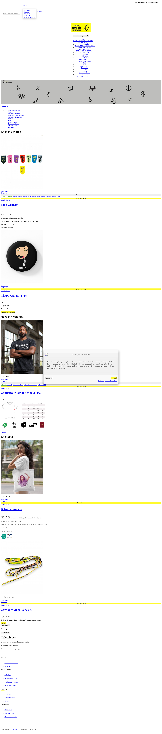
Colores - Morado (45, 196)
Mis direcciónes (9, 713)
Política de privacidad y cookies (107, 381)
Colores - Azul (26, 196)
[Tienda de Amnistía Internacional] (81, 34)
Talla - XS (4, 385)
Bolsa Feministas (11, 509)
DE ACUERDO (5, 625)
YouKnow (14, 729)
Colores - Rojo (35, 196)
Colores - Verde (55, 196)
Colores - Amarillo (6, 196)
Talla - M (15, 385)
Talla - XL (27, 385)
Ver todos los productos (8, 312)
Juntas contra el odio (14, 110)
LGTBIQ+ (11, 127)
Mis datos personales (10, 717)
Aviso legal (7, 675)
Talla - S (9, 385)
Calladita (11, 119)
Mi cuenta (27, 10)
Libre (9, 120)
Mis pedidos (8, 710)
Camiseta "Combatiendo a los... (21, 392)
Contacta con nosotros (11, 663)
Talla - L (20, 385)
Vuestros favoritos (9, 697)
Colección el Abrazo (14, 113)
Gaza (9, 112)
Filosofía (7, 666)
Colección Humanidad (15, 117)
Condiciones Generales (11, 682)
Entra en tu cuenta (29, 17)
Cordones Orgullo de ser (16, 609)
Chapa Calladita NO (14, 295)
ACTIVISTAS (12, 125)
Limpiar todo (5, 632)
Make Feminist (12, 122)
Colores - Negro (17, 196)
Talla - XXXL (42, 385)
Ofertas (6, 701)
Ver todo (3, 432)
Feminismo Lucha (13, 124)
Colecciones (4, 106)
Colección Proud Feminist (16, 115)
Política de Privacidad (10, 678)
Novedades (7, 694)
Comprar (26, 12)
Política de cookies (10, 685)
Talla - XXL (33, 385)
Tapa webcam (9, 204)
